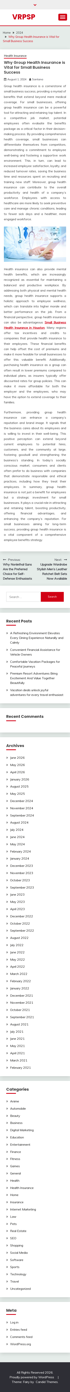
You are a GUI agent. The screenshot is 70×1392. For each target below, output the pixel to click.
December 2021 (21, 995)
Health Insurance (15, 56)
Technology (18, 1274)
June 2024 (17, 837)
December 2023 (21, 866)
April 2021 (17, 1053)
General (15, 1173)
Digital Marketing (22, 1130)
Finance (15, 1152)
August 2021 (19, 1024)
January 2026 (19, 779)
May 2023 (17, 902)
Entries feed (18, 1329)
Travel (14, 1281)
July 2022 (17, 945)
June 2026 (17, 758)
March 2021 (18, 1060)
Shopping (16, 1245)
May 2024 (17, 844)
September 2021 (22, 1017)
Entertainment (20, 1144)
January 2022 (19, 988)
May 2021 (17, 1046)
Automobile (18, 1108)
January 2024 (19, 858)
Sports (14, 1267)
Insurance (17, 1202)
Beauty (15, 1116)
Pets (13, 1224)
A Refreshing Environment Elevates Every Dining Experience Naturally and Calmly (36, 637)
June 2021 (17, 1039)
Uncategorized (20, 1289)
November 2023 (21, 873)
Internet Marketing (23, 1209)
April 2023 (17, 909)
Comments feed (21, 1337)
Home (14, 1195)
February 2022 (20, 981)
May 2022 (17, 959)
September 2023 (22, 887)
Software (16, 1260)
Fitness (15, 1159)
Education (17, 1137)
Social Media (19, 1253)
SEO (13, 1238)
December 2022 (21, 916)
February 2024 (20, 851)
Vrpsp (23, 17)
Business (16, 1123)
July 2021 (17, 1031)
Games (15, 1166)
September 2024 (22, 815)
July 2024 (17, 830)
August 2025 (19, 786)
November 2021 (21, 1002)
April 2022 (17, 966)
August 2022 (19, 938)
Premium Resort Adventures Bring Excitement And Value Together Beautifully (34, 678)
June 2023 (17, 894)
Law (13, 1217)
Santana (37, 79)
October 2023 (20, 880)
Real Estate (18, 1231)
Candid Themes (47, 1382)
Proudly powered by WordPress (32, 1377)
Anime (14, 1101)
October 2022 (20, 923)
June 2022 (17, 952)
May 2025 (17, 794)
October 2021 (20, 1010)
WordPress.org (20, 1344)
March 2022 (18, 974)
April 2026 (17, 772)
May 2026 (17, 765)
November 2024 (21, 808)
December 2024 (21, 801)
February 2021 (20, 1068)
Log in (14, 1322)
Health (14, 1180)
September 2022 (22, 930)
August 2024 (19, 822)
